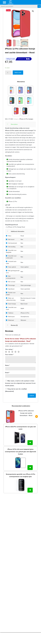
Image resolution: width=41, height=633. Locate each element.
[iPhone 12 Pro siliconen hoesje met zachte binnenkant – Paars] (20, 90)
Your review (9, 354)
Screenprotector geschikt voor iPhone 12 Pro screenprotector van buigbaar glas (20, 475)
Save (9, 10)
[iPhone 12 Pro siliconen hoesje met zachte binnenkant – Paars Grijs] (29, 90)
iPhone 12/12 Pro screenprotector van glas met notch (20, 428)
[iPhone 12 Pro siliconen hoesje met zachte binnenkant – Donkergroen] (12, 101)
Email (7, 372)
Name (7, 365)
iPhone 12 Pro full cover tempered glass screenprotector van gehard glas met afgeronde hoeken (20, 451)
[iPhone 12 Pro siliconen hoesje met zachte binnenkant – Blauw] (29, 101)
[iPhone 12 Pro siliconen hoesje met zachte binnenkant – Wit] (12, 90)
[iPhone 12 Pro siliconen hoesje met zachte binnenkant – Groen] (20, 101)
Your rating (9, 349)
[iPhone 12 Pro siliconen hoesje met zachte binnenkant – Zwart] (25, 111)
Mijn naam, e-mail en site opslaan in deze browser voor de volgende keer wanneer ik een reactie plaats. (20, 383)
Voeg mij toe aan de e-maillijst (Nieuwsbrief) (16, 390)
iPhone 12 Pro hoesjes (26, 119)
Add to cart (18, 72)
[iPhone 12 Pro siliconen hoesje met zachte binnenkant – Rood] (16, 111)
